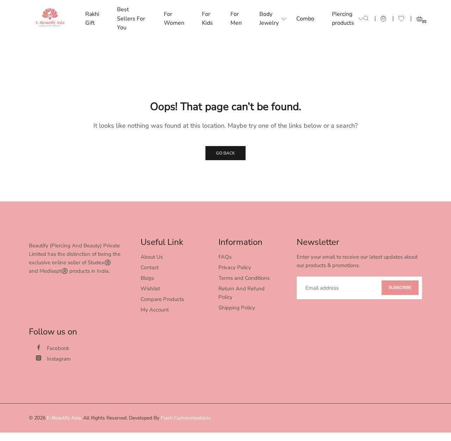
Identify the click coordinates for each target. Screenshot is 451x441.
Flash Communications (186, 418)
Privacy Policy (234, 267)
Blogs (147, 278)
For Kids (207, 18)
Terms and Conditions (244, 278)
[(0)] (419, 19)
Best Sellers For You (131, 18)
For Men (236, 18)
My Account (155, 309)
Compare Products (162, 299)
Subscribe (400, 287)
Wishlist (150, 288)
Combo (305, 19)
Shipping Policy (236, 307)
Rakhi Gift (92, 18)
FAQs (224, 256)
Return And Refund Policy (241, 293)
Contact (150, 267)
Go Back (225, 153)
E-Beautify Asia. (64, 418)
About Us (152, 256)
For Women (174, 18)
